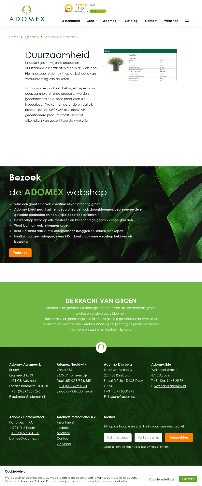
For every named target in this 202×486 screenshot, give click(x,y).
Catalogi (131, 21)
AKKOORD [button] (188, 479)
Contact (151, 21)
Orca (90, 21)
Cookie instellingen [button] (162, 479)
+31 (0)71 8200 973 (120, 391)
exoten (81, 313)
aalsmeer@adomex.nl (28, 397)
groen (137, 324)
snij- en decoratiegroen (138, 308)
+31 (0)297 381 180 (25, 433)
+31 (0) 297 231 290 (25, 391)
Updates (31, 37)
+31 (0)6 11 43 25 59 (168, 381)
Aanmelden (179, 437)
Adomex (109, 21)
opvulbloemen (115, 313)
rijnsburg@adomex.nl (122, 397)
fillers (73, 329)
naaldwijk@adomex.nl (76, 391)
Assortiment (71, 21)
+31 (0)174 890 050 (73, 386)
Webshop (171, 21)
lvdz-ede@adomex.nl (170, 386)
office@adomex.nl (25, 438)
